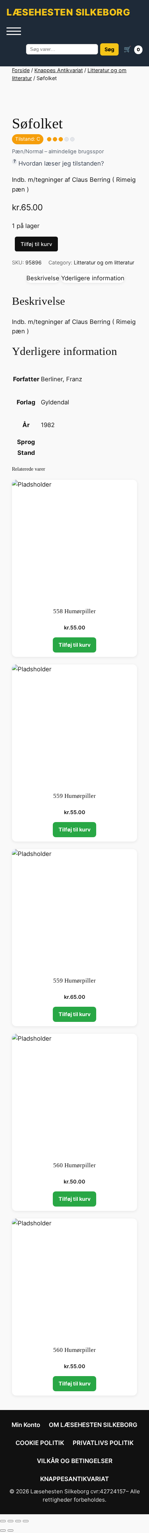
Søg (109, 49)
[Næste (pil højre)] (10, 1530)
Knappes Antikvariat (58, 70)
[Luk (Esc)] (26, 1521)
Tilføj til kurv (36, 244)
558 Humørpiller (74, 611)
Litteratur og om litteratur (104, 262)
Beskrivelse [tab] (42, 278)
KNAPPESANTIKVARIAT (74, 1479)
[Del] (18, 1521)
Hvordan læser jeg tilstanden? (61, 163)
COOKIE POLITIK (40, 1442)
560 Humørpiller (74, 1165)
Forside (21, 70)
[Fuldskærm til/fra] (10, 1521)
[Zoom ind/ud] (3, 1521)
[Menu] (14, 31)
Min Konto (26, 1424)
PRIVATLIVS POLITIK (103, 1442)
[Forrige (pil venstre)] (3, 1530)
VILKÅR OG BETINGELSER (74, 1460)
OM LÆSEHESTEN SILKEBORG (93, 1424)
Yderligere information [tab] (92, 278)
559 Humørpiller (74, 795)
